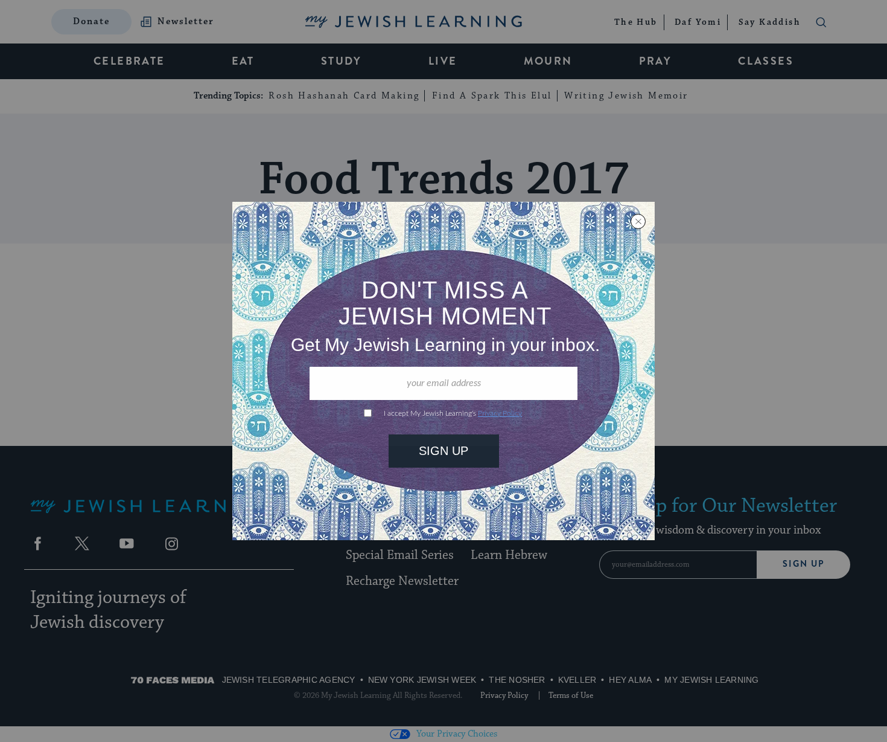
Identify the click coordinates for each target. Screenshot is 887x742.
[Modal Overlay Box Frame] (443, 371)
